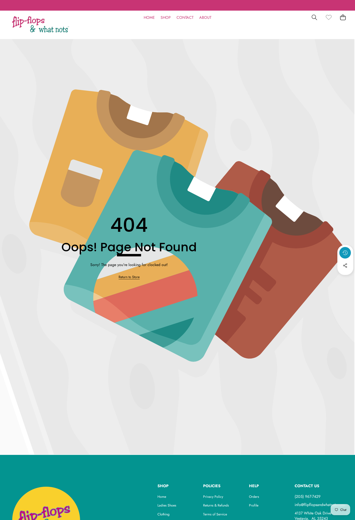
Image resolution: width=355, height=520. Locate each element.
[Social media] (345, 265)
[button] (19, 5)
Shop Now (203, 5)
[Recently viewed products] (345, 253)
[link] (328, 17)
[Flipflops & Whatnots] (40, 25)
